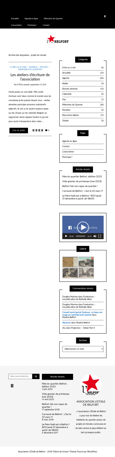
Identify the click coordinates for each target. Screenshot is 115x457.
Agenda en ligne (31, 19)
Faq (83, 99)
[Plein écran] (99, 236)
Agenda (33, 67)
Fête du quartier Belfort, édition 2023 (82, 176)
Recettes (83, 110)
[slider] (80, 236)
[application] (83, 227)
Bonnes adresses (83, 89)
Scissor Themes (69, 452)
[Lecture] (66, 236)
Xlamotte (66, 323)
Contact (46, 25)
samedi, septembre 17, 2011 (34, 85)
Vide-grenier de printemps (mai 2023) (82, 181)
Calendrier (83, 94)
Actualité (15, 19)
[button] (83, 227)
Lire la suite (19, 130)
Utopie (83, 121)
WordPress (92, 452)
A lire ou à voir (18, 67)
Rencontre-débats (83, 115)
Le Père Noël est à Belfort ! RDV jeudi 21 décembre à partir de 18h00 (81, 197)
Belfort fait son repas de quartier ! (80, 186)
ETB (19, 85)
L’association (16, 25)
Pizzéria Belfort (69, 317)
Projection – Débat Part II (83, 328)
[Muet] (94, 236)
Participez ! (32, 25)
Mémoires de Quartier (53, 19)
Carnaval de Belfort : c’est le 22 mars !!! (82, 191)
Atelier (43, 67)
